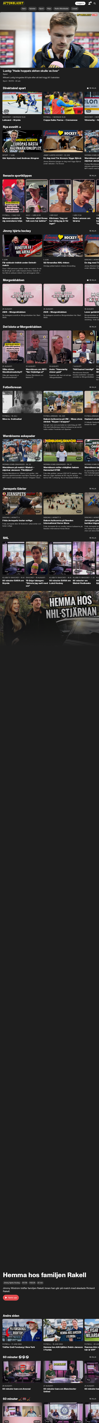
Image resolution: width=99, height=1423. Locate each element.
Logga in (80, 3)
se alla (92, 88)
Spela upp (12, 1297)
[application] (49, 40)
